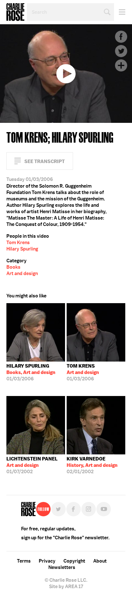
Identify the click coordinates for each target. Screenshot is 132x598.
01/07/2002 (32, 465)
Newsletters (61, 567)
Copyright (74, 561)
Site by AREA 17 (66, 586)
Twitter (121, 51)
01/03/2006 (30, 372)
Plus (121, 65)
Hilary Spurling (22, 249)
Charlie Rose (15, 12)
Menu (119, 12)
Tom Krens (18, 242)
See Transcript (44, 161)
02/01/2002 (92, 465)
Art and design (22, 273)
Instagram (88, 509)
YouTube (103, 509)
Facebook (121, 37)
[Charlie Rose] (28, 509)
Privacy (47, 561)
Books (13, 267)
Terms (24, 561)
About (100, 561)
